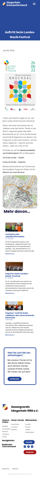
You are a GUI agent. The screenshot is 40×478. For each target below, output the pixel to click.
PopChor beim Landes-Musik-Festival (17, 274)
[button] (34, 4)
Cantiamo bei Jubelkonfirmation (14, 235)
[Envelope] (32, 446)
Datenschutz (5, 469)
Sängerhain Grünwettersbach (16, 4)
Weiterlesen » (10, 254)
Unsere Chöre (5, 421)
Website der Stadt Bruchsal (13, 172)
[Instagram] (28, 446)
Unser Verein (17, 420)
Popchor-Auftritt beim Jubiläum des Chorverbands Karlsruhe (19, 315)
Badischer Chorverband (9, 445)
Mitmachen (31, 420)
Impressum (15, 469)
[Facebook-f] (25, 446)
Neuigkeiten (8, 440)
